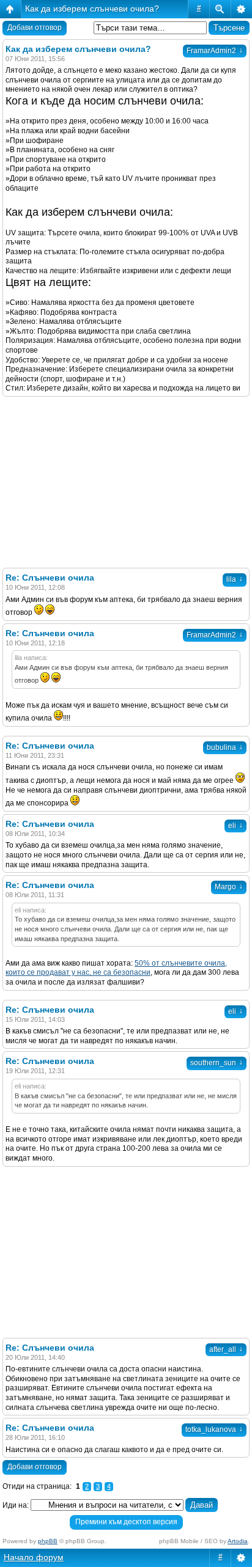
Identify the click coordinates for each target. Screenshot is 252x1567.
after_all (226, 1349)
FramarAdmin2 (215, 50)
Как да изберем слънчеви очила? (92, 8)
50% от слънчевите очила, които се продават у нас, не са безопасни (116, 968)
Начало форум (34, 1557)
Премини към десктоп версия (126, 1521)
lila (234, 579)
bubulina (225, 747)
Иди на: (15, 1505)
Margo (229, 887)
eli (235, 825)
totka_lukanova (214, 1429)
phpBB (47, 1541)
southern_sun (216, 1063)
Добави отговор (34, 27)
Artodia (238, 1541)
